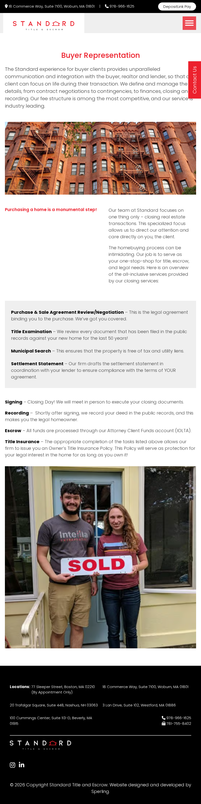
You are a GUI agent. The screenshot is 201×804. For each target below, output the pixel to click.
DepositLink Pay (177, 6)
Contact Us (194, 80)
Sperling (100, 791)
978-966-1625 (122, 6)
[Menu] (189, 23)
